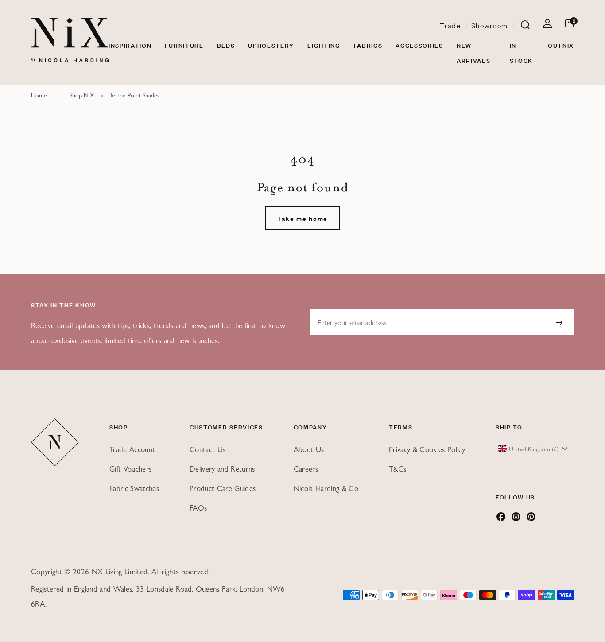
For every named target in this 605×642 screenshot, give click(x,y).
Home (39, 94)
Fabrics (368, 45)
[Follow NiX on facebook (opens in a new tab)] (501, 519)
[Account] (547, 25)
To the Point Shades (134, 94)
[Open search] (525, 25)
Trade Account (132, 449)
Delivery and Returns (222, 468)
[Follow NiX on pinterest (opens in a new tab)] (531, 519)
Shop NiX (82, 94)
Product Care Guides (223, 488)
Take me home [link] (302, 218)
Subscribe (559, 322)
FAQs (198, 507)
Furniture (184, 45)
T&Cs (397, 468)
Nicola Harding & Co (326, 488)
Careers (306, 468)
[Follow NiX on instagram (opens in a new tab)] (516, 519)
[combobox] (534, 448)
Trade (450, 25)
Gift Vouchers (130, 468)
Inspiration (130, 45)
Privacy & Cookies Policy (427, 449)
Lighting (323, 45)
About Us (309, 449)
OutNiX (561, 45)
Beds (226, 45)
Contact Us (207, 449)
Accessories (419, 45)
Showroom (489, 25)
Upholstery (271, 45)
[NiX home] (70, 40)
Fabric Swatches (134, 488)
